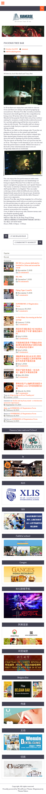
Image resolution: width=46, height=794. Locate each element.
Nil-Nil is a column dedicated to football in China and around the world (28, 265)
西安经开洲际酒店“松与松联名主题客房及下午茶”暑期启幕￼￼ (29, 331)
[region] (23, 31)
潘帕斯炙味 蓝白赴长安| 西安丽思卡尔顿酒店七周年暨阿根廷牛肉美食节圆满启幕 (28, 358)
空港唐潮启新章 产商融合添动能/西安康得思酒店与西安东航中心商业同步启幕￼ (29, 345)
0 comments (23, 338)
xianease (25, 49)
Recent (6, 257)
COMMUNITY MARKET (25, 242)
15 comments (23, 281)
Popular (6, 253)
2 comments (23, 324)
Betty (5, 408)
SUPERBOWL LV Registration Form (23, 408)
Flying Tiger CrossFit (24, 290)
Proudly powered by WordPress (14, 789)
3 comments (23, 311)
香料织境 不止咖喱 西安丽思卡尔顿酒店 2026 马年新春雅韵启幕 (29, 386)
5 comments (23, 295)
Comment (7, 261)
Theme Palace (23, 791)
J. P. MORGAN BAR (18, 236)
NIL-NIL (19, 277)
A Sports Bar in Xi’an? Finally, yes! (22, 395)
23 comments (23, 272)
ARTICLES (10, 52)
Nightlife (17, 52)
